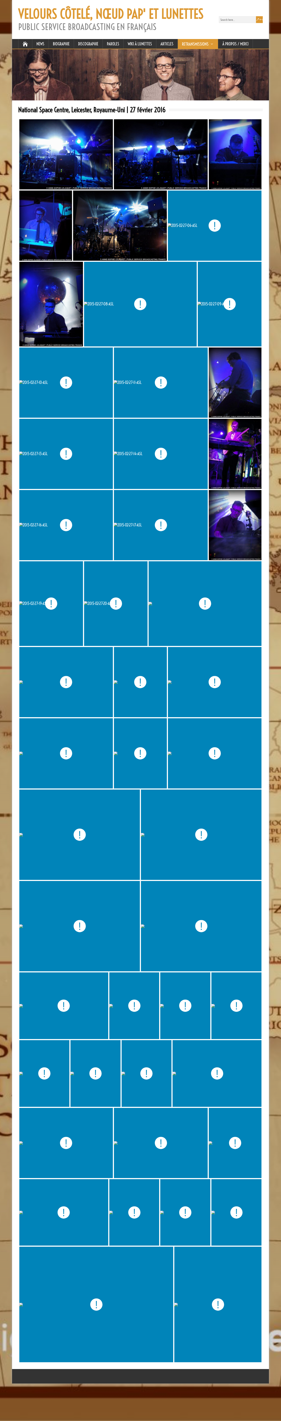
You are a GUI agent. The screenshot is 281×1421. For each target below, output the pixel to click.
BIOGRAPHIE (61, 43)
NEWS (40, 43)
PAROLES (113, 43)
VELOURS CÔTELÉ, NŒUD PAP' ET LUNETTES (111, 14)
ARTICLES (166, 43)
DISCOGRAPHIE (88, 43)
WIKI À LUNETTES (140, 43)
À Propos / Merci (235, 43)
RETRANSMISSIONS (195, 44)
